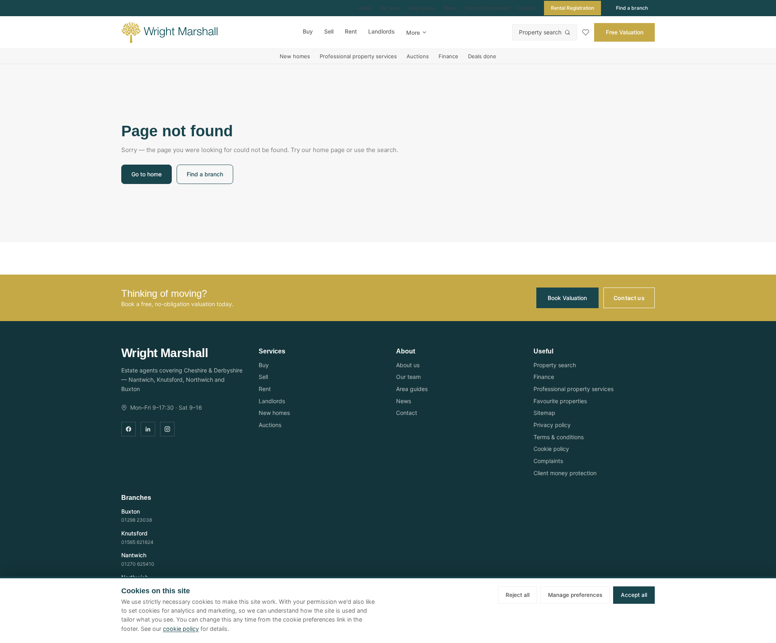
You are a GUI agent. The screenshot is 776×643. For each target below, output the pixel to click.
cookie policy (181, 628)
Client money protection (565, 473)
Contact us (629, 297)
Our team (390, 8)
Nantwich (133, 555)
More (413, 32)
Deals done (482, 56)
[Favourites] (585, 32)
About (365, 8)
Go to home (146, 174)
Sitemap (544, 412)
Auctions (418, 56)
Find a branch (632, 8)
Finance (448, 56)
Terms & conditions (559, 437)
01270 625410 (147, 8)
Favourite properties (487, 8)
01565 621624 (137, 542)
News (449, 8)
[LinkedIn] (148, 429)
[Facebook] (128, 429)
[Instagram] (167, 429)
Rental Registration (572, 8)
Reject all (517, 595)
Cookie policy (551, 448)
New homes (295, 56)
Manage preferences (575, 595)
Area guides (422, 8)
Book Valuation (567, 297)
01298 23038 (136, 520)
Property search (540, 32)
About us (408, 365)
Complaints (548, 460)
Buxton (130, 511)
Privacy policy (552, 424)
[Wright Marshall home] (169, 32)
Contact (527, 8)
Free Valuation (624, 32)
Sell (328, 31)
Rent (351, 31)
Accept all (634, 595)
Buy (308, 31)
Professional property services (358, 56)
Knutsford (134, 533)
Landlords (381, 31)
